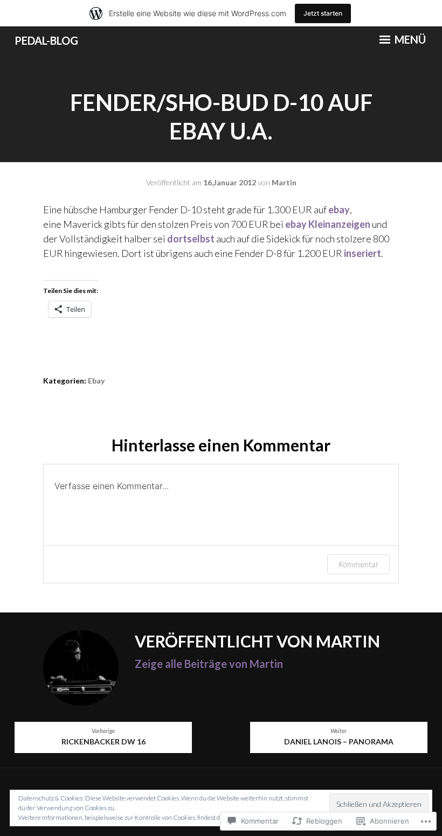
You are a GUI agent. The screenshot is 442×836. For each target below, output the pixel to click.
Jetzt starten (322, 13)
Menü (409, 39)
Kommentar (358, 564)
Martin (284, 182)
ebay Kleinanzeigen (327, 224)
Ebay (96, 380)
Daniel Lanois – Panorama (338, 737)
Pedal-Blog (46, 40)
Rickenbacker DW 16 (103, 737)
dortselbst (191, 239)
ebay (339, 209)
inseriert (362, 253)
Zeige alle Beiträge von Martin (209, 663)
